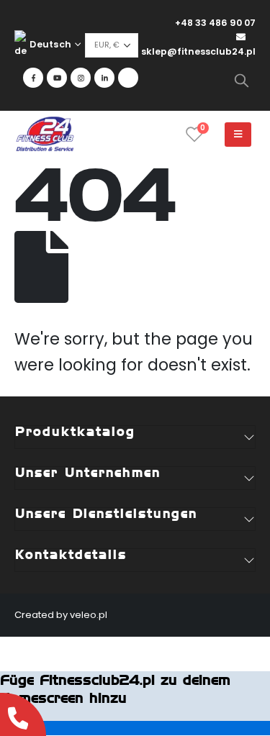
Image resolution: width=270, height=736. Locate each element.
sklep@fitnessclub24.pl (198, 51)
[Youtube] (57, 78)
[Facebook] (33, 78)
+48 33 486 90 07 (215, 23)
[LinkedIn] (104, 78)
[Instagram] (81, 78)
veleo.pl (88, 615)
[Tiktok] (128, 78)
